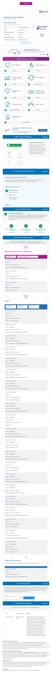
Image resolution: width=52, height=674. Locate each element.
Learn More (43, 130)
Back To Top (45, 137)
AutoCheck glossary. (34, 607)
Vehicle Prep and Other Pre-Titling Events (18, 251)
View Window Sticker (26, 42)
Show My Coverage (29, 598)
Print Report (26, 3)
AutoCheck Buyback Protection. (31, 652)
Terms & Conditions (24, 132)
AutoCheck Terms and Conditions (31, 642)
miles (21, 597)
